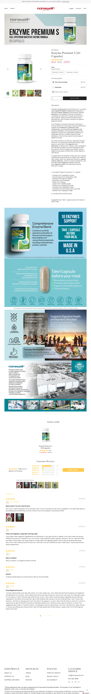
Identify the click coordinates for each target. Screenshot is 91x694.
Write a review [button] (73, 470)
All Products (54, 50)
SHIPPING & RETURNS (11, 680)
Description (55, 105)
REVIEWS (29, 680)
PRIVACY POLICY (53, 676)
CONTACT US (9, 676)
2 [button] (43, 616)
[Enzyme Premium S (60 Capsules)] (45, 435)
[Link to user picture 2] (19, 517)
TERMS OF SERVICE (53, 673)
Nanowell (62, 109)
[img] (10, 499)
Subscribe (58, 87)
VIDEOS (28, 673)
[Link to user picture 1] (10, 517)
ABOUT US (8, 673)
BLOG (28, 676)
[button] (12, 8)
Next (40, 69)
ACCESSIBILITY (52, 680)
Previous (8, 69)
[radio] (53, 82)
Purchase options (56, 78)
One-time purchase (61, 82)
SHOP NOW (65, 1)
